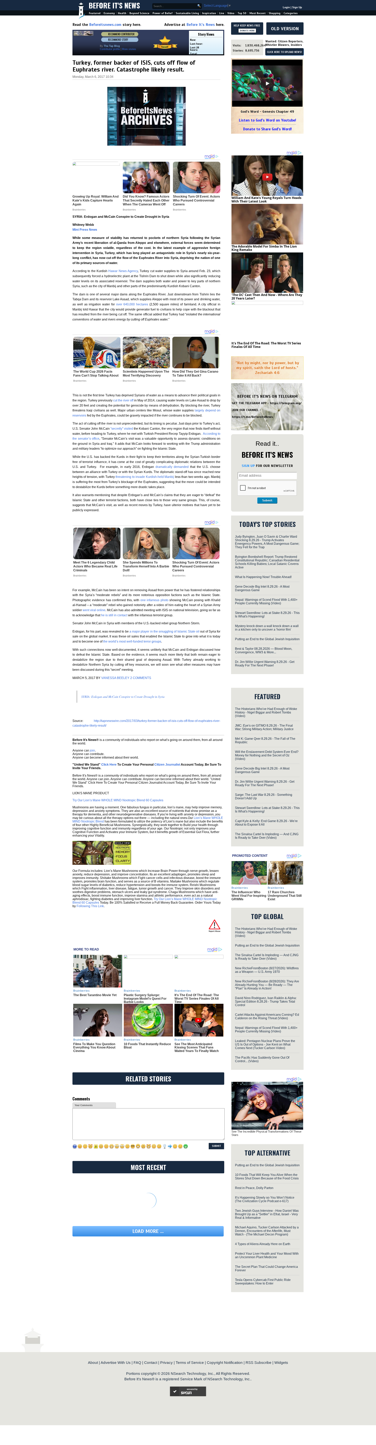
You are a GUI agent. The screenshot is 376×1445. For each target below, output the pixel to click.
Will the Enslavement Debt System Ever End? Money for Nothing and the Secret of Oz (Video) (266, 755)
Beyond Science (139, 13)
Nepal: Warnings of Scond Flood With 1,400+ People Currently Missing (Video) (266, 601)
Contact (150, 1363)
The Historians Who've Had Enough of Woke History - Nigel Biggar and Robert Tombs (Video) (266, 712)
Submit (267, 500)
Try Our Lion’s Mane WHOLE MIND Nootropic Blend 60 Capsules (117, 800)
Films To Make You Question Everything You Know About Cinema (94, 1047)
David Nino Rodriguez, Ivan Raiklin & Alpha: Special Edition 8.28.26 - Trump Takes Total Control (265, 1001)
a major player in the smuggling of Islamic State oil (164, 631)
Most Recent (257, 13)
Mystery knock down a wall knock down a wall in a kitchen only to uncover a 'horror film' (267, 627)
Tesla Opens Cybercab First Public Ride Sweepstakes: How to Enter (263, 1281)
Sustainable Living (187, 13)
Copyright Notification (225, 1363)
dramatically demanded (172, 466)
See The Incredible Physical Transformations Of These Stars (266, 1133)
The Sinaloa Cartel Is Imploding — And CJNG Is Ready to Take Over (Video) (266, 835)
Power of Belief (163, 13)
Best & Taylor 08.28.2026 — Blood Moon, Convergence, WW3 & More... (263, 650)
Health (122, 13)
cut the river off (123, 400)
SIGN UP (248, 466)
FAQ (137, 1363)
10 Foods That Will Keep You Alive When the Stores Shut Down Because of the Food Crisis (267, 1176)
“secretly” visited (121, 428)
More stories (129, 49)
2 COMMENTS (140, 678)
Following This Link (90, 906)
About (93, 1363)
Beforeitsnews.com (105, 24)
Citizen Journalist (167, 764)
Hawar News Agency (123, 271)
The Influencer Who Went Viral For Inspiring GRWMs (248, 895)
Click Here (109, 764)
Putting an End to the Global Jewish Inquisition (267, 639)
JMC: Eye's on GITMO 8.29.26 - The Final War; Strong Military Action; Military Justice (264, 727)
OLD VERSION (285, 28)
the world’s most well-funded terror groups (132, 641)
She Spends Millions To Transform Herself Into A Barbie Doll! (146, 566)
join (92, 750)
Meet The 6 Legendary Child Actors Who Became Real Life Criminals (95, 566)
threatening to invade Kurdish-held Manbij (145, 476)
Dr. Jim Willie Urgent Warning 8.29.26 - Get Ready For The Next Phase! (264, 663)
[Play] (267, 83)
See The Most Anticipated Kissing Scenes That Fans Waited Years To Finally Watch (196, 1047)
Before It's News (114, 5)
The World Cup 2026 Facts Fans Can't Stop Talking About (95, 373)
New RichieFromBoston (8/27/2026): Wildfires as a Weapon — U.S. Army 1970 (267, 970)
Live (221, 13)
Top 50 (242, 13)
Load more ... (148, 1231)
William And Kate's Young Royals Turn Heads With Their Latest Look (266, 199)
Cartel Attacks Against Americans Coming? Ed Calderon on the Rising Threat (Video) (267, 1016)
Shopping (274, 13)
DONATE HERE (247, 30)
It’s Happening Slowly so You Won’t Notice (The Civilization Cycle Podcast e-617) (264, 1199)
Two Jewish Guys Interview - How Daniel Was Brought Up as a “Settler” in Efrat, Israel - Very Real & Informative (267, 1214)
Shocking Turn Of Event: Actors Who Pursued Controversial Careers (195, 566)
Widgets (281, 1363)
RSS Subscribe (258, 1363)
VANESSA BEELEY (115, 678)
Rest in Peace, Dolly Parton (254, 1188)
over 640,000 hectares (132, 304)
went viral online (93, 610)
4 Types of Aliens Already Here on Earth (262, 1244)
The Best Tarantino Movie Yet (95, 995)
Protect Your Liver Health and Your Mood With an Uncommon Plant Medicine (267, 1255)
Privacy (166, 1363)
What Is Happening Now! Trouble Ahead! (263, 577)
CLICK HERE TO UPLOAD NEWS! (284, 52)
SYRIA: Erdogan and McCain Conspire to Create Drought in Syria (122, 696)
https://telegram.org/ (286, 403)
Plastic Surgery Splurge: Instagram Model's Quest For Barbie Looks (145, 998)
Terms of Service (190, 1363)
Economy (109, 13)
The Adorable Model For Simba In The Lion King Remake (264, 248)
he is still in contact (114, 615)
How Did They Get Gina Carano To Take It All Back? (195, 373)
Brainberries (79, 380)
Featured (94, 13)
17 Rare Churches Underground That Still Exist (285, 895)
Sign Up (297, 7)
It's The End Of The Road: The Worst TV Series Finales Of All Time (196, 998)
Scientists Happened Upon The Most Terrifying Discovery (146, 373)
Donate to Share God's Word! (267, 129)
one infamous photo (154, 600)
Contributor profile (110, 49)
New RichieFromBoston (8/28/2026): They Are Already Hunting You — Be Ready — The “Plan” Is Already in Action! (267, 985)
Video (230, 13)
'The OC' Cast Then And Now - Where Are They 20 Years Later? (266, 296)
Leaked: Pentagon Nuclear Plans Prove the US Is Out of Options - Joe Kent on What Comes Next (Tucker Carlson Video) (265, 1044)
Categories (290, 13)
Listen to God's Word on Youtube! (267, 120)
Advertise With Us (116, 1363)
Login (286, 7)
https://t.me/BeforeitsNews (252, 417)
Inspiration (209, 13)
